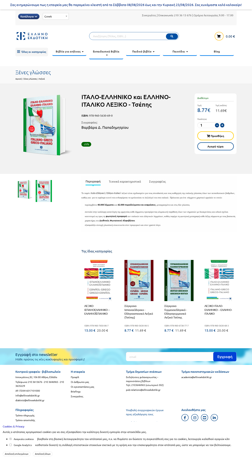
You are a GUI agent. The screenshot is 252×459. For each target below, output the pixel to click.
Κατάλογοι (27, 16)
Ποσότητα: (202, 119)
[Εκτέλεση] (172, 36)
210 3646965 (51, 381)
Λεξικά (42, 78)
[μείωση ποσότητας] (217, 125)
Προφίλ (75, 377)
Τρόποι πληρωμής (24, 415)
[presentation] (93, 182)
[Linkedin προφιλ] (214, 417)
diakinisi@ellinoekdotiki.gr (29, 400)
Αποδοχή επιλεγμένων (16, 453)
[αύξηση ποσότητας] (222, 125)
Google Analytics (23, 444)
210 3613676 (35, 381)
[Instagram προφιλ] (195, 417)
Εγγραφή (224, 356)
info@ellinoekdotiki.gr (27, 395)
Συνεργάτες (149, 15)
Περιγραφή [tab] (93, 181)
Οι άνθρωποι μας (80, 381)
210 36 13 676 (182, 15)
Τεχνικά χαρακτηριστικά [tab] (125, 181)
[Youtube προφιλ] (204, 417)
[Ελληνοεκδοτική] (52, 36)
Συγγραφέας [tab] (157, 181)
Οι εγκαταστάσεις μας (82, 386)
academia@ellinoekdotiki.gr (196, 377)
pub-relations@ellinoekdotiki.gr (143, 389)
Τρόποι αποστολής (25, 420)
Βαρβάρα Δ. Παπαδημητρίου (105, 127)
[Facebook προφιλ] (185, 417)
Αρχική (18, 78)
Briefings (76, 391)
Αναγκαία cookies (23, 438)
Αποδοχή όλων (43, 453)
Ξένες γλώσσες (30, 78)
